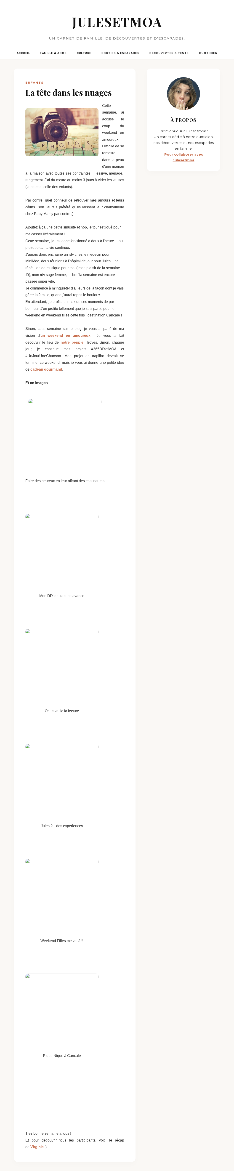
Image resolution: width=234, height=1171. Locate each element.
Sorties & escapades (120, 53)
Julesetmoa (117, 21)
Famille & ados (53, 53)
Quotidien (208, 53)
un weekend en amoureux (65, 335)
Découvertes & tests (169, 53)
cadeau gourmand (46, 369)
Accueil (23, 53)
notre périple (72, 342)
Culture (84, 53)
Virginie (37, 1147)
